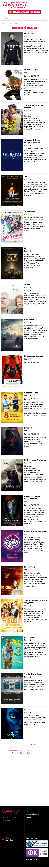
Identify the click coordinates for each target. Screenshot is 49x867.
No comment (30, 567)
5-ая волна (29, 320)
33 (25, 248)
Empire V (28, 428)
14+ (25, 176)
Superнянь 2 (29, 637)
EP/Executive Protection (35, 460)
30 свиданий (29, 211)
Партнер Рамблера (32, 859)
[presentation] (13, 753)
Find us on (10, 839)
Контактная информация (32, 814)
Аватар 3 (28, 709)
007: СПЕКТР (30, 33)
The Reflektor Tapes (33, 674)
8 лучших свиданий (32, 393)
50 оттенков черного (33, 356)
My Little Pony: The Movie (36, 531)
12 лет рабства (31, 70)
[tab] (13, 752)
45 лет (27, 285)
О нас (27, 811)
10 (34, 744)
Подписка (28, 817)
